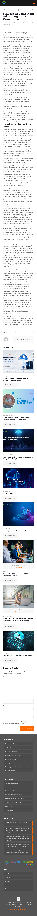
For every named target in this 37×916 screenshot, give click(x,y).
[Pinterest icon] (20, 909)
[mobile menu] (34, 3)
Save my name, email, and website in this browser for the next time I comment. (17, 723)
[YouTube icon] (16, 909)
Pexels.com (18, 567)
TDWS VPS (8, 748)
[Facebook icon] (10, 909)
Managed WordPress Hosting (14, 763)
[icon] (26, 909)
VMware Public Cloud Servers (14, 791)
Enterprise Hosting (11, 759)
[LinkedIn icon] (18, 909)
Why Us (7, 877)
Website (5, 714)
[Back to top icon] (18, 899)
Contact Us (8, 885)
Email (5, 706)
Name (5, 698)
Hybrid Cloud (9, 806)
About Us (8, 873)
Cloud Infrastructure (11, 810)
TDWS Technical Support (20, 23)
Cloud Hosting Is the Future (12, 493)
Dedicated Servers (11, 751)
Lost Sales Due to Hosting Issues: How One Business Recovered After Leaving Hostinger (18, 838)
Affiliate (7, 881)
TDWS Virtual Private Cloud (13, 802)
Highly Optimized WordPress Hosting (16, 767)
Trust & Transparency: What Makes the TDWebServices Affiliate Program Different (17, 830)
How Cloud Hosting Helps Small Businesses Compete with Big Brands (17, 852)
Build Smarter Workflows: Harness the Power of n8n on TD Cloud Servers (17, 845)
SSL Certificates (10, 771)
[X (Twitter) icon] (12, 909)
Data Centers (9, 889)
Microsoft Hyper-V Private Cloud (15, 798)
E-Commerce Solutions (12, 755)
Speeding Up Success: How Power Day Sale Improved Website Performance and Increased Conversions (18, 620)
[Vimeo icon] (14, 909)
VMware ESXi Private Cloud (13, 795)
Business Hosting (10, 744)
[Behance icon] (24, 909)
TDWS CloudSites (10, 787)
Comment (7, 677)
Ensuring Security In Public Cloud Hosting (17, 655)
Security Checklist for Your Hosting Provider (18, 531)
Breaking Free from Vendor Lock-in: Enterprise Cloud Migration (16, 823)
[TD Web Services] (3, 2)
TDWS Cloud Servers (11, 783)
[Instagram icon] (22, 909)
